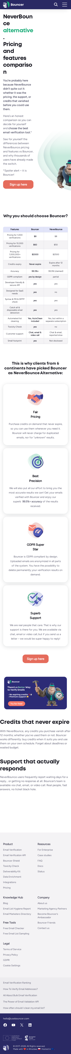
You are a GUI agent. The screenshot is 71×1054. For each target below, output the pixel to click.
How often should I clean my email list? (24, 1008)
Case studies (45, 855)
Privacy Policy (10, 954)
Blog (5, 903)
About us (42, 903)
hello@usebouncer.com (16, 1018)
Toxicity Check (11, 866)
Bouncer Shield (11, 860)
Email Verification (12, 849)
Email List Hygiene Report (17, 908)
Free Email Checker (13, 928)
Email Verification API (14, 855)
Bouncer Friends (46, 922)
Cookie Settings (11, 965)
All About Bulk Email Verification (20, 995)
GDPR (6, 960)
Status (41, 871)
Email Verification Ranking (17, 982)
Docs (40, 866)
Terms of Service (12, 949)
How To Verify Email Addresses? (20, 989)
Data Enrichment (12, 876)
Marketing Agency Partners (52, 908)
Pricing (7, 887)
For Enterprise (45, 849)
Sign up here (18, 184)
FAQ (40, 860)
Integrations (9, 882)
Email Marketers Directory (17, 914)
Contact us (43, 928)
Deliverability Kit (11, 871)
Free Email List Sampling (16, 933)
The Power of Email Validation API (21, 1001)
